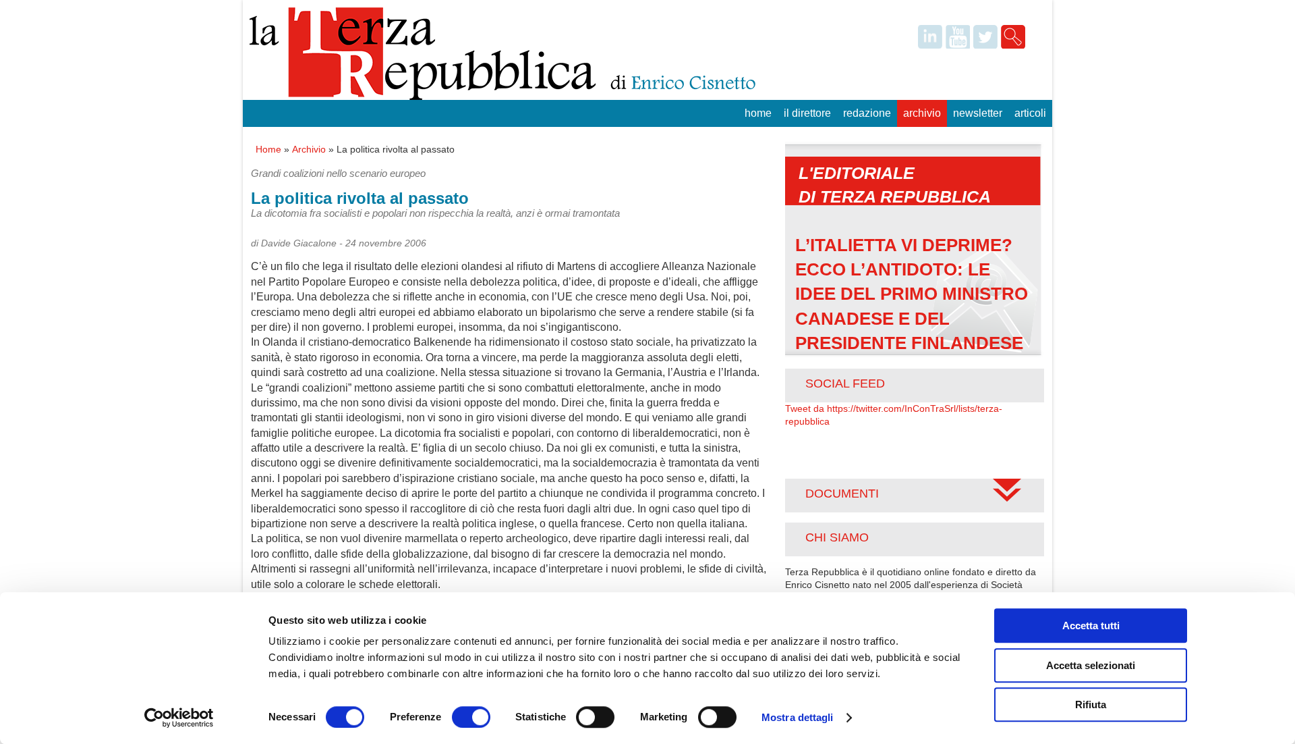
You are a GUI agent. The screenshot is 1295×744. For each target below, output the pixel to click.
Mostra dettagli (797, 717)
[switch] (471, 717)
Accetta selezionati (1090, 665)
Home (758, 113)
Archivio (922, 113)
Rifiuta (1090, 704)
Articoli (1030, 113)
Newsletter (977, 113)
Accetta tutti (1091, 625)
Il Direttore (807, 113)
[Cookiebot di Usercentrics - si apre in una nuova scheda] (179, 718)
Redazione (867, 113)
